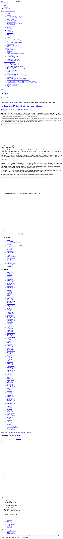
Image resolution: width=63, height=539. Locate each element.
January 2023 (10, 331)
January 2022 (10, 348)
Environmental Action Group (14, 40)
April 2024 (9, 311)
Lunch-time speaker (11, 247)
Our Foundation (11, 26)
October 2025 (10, 286)
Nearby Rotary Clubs (12, 85)
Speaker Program (11, 24)
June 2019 (9, 391)
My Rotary (9, 249)
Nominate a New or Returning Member (16, 69)
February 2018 (10, 413)
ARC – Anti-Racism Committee (14, 42)
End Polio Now (10, 44)
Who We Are (7, 13)
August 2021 (10, 355)
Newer (3, 231)
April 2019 (9, 393)
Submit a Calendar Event (13, 59)
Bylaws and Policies (12, 20)
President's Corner (11, 263)
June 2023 (9, 324)
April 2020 (9, 377)
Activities (9, 259)
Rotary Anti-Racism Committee (14, 245)
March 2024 (10, 312)
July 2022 (9, 340)
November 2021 (11, 351)
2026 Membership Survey (13, 67)
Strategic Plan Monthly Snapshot (15, 66)
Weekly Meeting (11, 49)
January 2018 (10, 414)
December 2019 (11, 382)
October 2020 (10, 369)
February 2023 (10, 330)
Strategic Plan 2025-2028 (13, 64)
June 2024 (9, 308)
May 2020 (9, 375)
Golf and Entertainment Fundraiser (15, 53)
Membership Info (11, 533)
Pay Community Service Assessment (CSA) (17, 75)
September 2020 (11, 370)
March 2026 (10, 279)
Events (8, 255)
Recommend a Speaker (12, 70)
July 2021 (9, 356)
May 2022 (9, 342)
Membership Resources (9, 62)
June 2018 (9, 407)
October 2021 (10, 352)
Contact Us (6, 86)
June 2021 (9, 357)
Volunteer (9, 71)
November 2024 (11, 301)
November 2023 (11, 317)
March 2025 (10, 295)
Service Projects (11, 35)
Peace (8, 41)
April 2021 (9, 360)
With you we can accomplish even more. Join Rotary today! (15, 432)
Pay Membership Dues (12, 74)
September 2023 (11, 320)
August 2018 (10, 404)
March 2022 (10, 345)
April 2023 (9, 327)
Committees (10, 63)
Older (3, 229)
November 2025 (11, 284)
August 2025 (10, 288)
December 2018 (11, 399)
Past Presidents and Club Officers (15, 17)
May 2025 (9, 293)
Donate (8, 73)
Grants (8, 240)
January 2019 (10, 398)
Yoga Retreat (10, 55)
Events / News (7, 48)
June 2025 (9, 291)
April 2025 (9, 294)
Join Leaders (10, 31)
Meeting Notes (25, 102)
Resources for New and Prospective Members (18, 80)
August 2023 (10, 322)
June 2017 (9, 420)
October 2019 (10, 385)
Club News (9, 51)
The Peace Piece (11, 248)
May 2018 (9, 409)
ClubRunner (7, 8)
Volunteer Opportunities (12, 56)
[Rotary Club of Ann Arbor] (8, 11)
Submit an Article (11, 57)
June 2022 (9, 341)
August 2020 (10, 371)
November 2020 (11, 367)
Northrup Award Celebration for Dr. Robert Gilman (21, 106)
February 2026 (10, 280)
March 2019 (10, 395)
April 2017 (9, 421)
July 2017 (9, 418)
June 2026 (9, 275)
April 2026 (9, 277)
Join (5, 5)
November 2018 (11, 400)
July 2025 (9, 290)
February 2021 (10, 363)
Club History (10, 244)
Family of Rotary (11, 258)
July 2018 (9, 406)
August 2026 (10, 272)
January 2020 (10, 381)
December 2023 (11, 316)
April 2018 (9, 410)
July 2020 (9, 373)
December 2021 (11, 349)
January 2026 (10, 282)
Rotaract (9, 38)
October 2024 (10, 302)
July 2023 (9, 323)
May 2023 (9, 326)
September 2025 (11, 287)
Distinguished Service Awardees (14, 23)
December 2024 (11, 299)
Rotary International (11, 28)
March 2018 (10, 411)
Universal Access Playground (14, 46)
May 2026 (9, 276)
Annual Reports (10, 19)
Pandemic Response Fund (13, 45)
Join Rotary (9, 520)
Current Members (8, 102)
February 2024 (10, 313)
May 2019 (9, 392)
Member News (17, 102)
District (8, 27)
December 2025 (11, 283)
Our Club (9, 15)
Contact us (18, 439)
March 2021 (10, 362)
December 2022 (11, 333)
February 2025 (10, 297)
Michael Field (4, 109)
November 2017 (11, 417)
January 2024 (10, 315)
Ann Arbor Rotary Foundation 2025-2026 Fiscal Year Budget (22, 82)
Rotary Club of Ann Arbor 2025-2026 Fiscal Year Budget (21, 81)
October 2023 (10, 319)
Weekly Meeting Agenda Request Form (16, 78)
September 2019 (11, 386)
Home (2, 102)
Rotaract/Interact (11, 253)
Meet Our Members (11, 22)
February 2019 (10, 396)
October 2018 (10, 402)
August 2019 (10, 388)
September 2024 (11, 304)
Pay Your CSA (10, 428)
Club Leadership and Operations (15, 16)
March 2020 (10, 378)
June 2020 (9, 374)
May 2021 (9, 359)
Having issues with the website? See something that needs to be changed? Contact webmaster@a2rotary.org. (33, 535)
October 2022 (10, 335)
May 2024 (9, 309)
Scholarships (10, 33)
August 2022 (10, 338)
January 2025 (10, 298)
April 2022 (9, 344)
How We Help (7, 30)
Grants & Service (11, 34)
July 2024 (9, 306)
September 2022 (11, 337)
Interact (8, 37)
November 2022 (11, 334)
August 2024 (10, 305)
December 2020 (11, 366)
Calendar (6, 7)
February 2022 (10, 346)
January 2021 (10, 364)
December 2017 (11, 416)
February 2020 (10, 380)
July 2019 (9, 389)
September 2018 (11, 403)
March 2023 (10, 328)
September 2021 (11, 353)
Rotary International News (13, 60)
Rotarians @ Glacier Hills (13, 84)
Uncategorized (10, 266)
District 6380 (10, 251)
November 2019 (11, 384)
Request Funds (10, 77)
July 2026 (9, 273)
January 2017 (10, 422)
